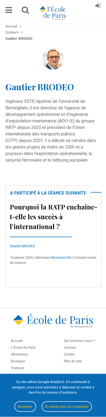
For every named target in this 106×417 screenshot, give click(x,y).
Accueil (17, 341)
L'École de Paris (23, 347)
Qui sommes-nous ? (79, 341)
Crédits (69, 354)
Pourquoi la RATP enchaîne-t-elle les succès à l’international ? (53, 216)
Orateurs (17, 368)
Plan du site (73, 361)
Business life (61, 257)
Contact (70, 347)
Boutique (18, 361)
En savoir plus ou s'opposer (67, 406)
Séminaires (19, 354)
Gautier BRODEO (22, 246)
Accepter (25, 406)
